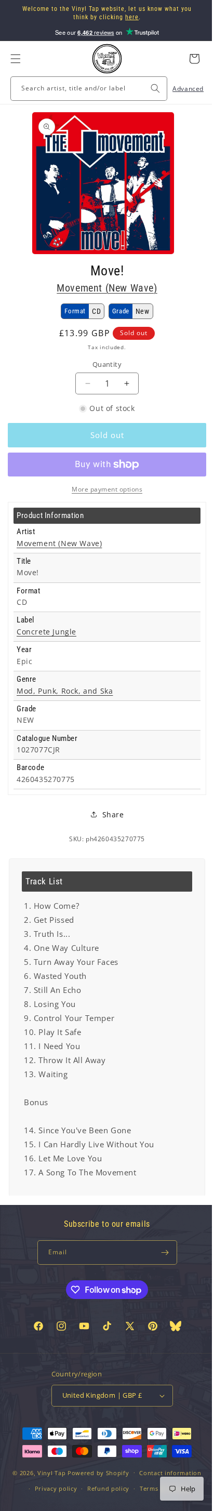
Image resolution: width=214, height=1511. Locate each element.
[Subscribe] (161, 1252)
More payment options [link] (103, 489)
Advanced (180, 88)
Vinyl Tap (47, 1490)
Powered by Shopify (95, 1490)
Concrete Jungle (46, 632)
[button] (15, 58)
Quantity (102, 364)
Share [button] (109, 814)
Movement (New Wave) (103, 288)
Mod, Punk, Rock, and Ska (65, 691)
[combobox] (85, 88)
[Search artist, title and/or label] (147, 88)
